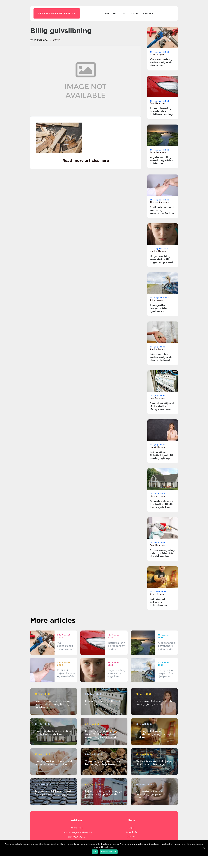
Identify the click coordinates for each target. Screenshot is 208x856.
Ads (106, 13)
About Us (118, 13)
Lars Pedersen (157, 398)
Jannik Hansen (157, 447)
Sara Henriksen (157, 103)
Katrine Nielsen (158, 251)
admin (56, 39)
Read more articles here (85, 160)
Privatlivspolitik (108, 851)
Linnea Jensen (157, 496)
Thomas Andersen (159, 202)
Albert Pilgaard (157, 54)
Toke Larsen (156, 300)
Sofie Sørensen (158, 152)
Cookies (133, 13)
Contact (147, 13)
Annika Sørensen (158, 349)
